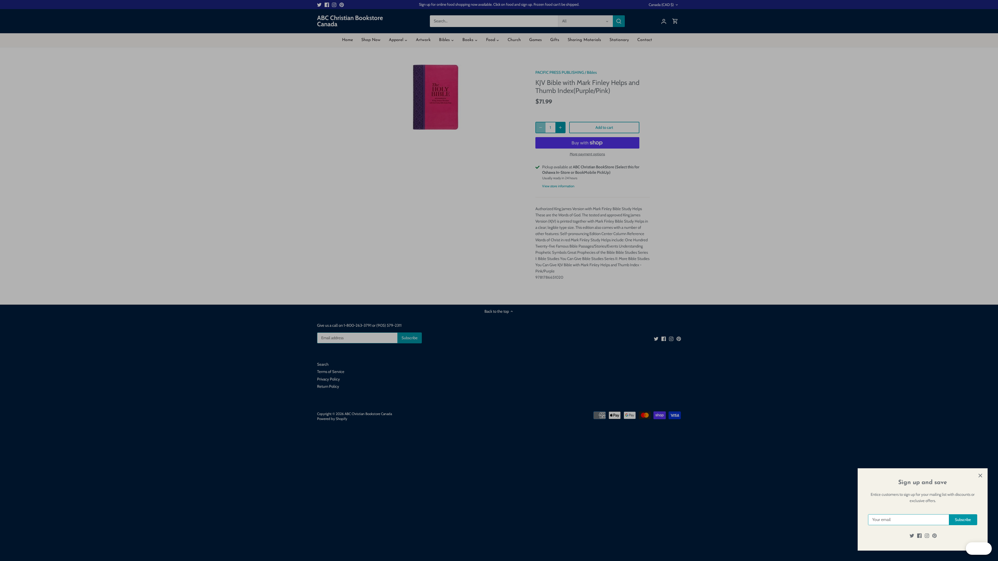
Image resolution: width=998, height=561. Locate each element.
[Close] (980, 475)
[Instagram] (927, 535)
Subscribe (963, 519)
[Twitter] (912, 535)
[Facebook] (919, 535)
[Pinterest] (934, 535)
